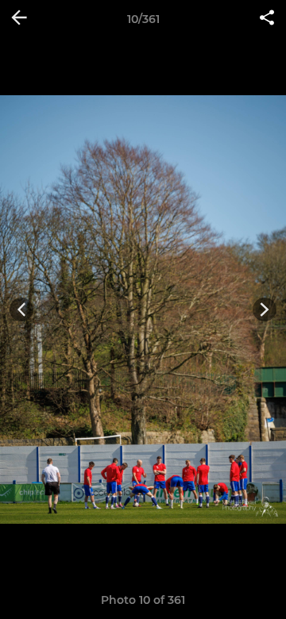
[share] (266, 19)
